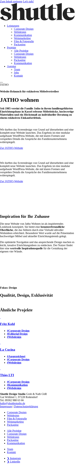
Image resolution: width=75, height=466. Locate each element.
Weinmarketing (15, 421)
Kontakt (11, 452)
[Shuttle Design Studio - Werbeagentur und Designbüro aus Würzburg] (37, 19)
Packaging (12, 424)
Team (10, 449)
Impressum (6, 406)
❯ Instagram (14, 458)
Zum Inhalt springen (11, 1)
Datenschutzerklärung (26, 406)
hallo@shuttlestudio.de (12, 403)
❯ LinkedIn (13, 461)
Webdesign (13, 415)
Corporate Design (17, 412)
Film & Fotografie (17, 418)
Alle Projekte (14, 430)
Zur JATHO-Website (11, 147)
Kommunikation (16, 443)
